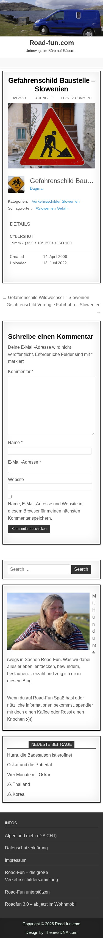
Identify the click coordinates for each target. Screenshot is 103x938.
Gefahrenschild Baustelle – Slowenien (51, 84)
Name (15, 442)
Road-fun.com (51, 42)
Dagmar (19, 98)
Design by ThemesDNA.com (51, 932)
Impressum (15, 860)
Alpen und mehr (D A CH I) (31, 835)
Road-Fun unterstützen (27, 892)
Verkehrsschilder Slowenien (56, 201)
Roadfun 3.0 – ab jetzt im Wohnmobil (41, 904)
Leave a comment (76, 98)
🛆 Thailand (18, 784)
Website (16, 479)
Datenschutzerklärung (26, 847)
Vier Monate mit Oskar (28, 774)
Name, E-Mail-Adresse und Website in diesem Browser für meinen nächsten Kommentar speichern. (45, 510)
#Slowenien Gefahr (52, 208)
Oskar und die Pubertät (29, 764)
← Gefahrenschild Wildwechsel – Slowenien (45, 297)
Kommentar (20, 371)
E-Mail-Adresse (24, 462)
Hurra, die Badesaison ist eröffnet (39, 755)
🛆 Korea (15, 794)
